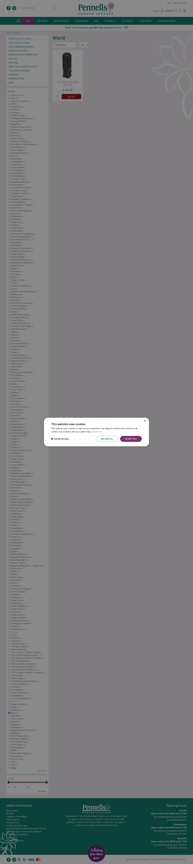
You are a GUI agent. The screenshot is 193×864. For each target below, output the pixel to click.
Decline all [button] (107, 439)
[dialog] (96, 432)
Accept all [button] (131, 439)
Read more (97, 431)
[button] (60, 438)
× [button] (145, 421)
